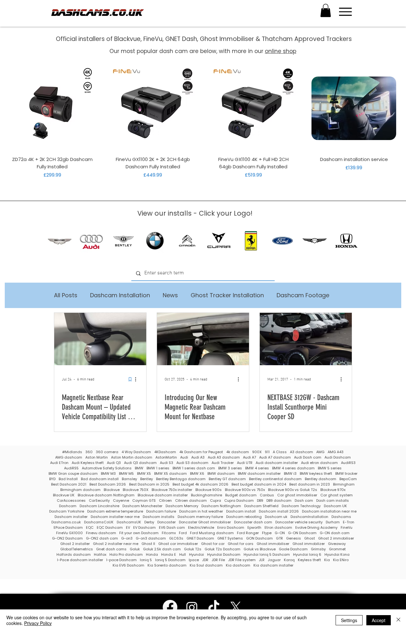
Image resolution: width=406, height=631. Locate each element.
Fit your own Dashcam (139, 533)
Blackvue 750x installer (172, 490)
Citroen (165, 501)
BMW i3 (290, 474)
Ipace (194, 560)
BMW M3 (108, 474)
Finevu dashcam (101, 533)
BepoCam (348, 479)
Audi (184, 457)
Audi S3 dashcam (192, 463)
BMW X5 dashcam (170, 474)
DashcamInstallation (309, 517)
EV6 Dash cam (172, 528)
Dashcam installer (71, 517)
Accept (378, 620)
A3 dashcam (301, 452)
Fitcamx (169, 533)
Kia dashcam (238, 565)
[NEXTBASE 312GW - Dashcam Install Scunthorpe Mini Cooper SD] (306, 339)
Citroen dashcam (191, 501)
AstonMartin (166, 457)
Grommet (337, 549)
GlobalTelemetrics (76, 549)
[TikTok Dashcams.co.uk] (213, 607)
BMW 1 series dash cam (194, 468)
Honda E (168, 555)
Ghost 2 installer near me (115, 544)
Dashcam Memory (182, 506)
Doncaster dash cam (253, 522)
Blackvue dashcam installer (163, 495)
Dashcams (341, 517)
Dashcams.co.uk (66, 522)
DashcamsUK (129, 522)
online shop (280, 51)
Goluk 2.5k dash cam (162, 549)
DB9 (260, 501)
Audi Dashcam (337, 457)
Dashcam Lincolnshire (99, 506)
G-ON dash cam (335, 533)
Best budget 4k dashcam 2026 (200, 484)
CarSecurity (99, 501)
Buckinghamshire (206, 495)
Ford (183, 533)
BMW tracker (346, 474)
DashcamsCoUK (99, 522)
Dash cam (304, 501)
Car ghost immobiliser (297, 495)
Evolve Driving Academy (316, 528)
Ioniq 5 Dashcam (170, 560)
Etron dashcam (278, 528)
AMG (320, 452)
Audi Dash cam (307, 457)
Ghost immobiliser (273, 544)
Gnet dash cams (111, 549)
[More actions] (137, 379)
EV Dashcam (144, 528)
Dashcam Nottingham (221, 506)
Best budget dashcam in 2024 (259, 484)
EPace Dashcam (68, 528)
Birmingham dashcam (80, 490)
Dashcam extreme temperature (115, 511)
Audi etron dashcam (319, 463)
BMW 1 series (158, 468)
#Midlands (72, 452)
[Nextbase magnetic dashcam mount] (100, 339)
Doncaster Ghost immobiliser (205, 522)
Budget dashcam (241, 495)
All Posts (65, 295)
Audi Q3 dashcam (140, 463)
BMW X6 (197, 474)
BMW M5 (126, 474)
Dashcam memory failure (200, 517)
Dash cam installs (332, 501)
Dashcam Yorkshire (66, 511)
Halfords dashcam (73, 555)
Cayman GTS (144, 501)
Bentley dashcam (320, 479)
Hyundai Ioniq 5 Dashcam (267, 555)
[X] (235, 607)
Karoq (289, 560)
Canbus (267, 495)
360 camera (107, 452)
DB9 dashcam (278, 501)
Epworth (254, 528)
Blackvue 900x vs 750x (245, 490)
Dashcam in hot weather (201, 511)
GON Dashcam (259, 538)
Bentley (146, 479)
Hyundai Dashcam (223, 555)
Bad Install (68, 479)
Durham (333, 522)
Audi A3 (198, 457)
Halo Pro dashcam (126, 555)
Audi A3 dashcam (224, 457)
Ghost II (148, 544)
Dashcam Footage (303, 295)
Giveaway (337, 544)
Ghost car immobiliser (178, 544)
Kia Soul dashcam (206, 565)
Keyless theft (309, 560)
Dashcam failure (161, 511)
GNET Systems (230, 538)
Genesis (293, 538)
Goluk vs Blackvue (260, 549)
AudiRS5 (71, 468)
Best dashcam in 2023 (309, 484)
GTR (279, 538)
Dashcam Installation (120, 295)
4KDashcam (165, 452)
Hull (182, 555)
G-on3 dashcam (151, 538)
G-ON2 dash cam (102, 538)
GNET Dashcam (200, 538)
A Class (280, 452)
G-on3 (127, 538)
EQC (90, 528)
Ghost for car (213, 544)
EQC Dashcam (110, 528)
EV (128, 528)
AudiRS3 (348, 463)
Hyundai (196, 555)
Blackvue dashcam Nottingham (106, 495)
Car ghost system (336, 495)
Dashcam (67, 506)
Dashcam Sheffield (261, 506)
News (170, 295)
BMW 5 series (330, 468)
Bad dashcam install (100, 479)
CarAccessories (71, 501)
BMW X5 (144, 474)
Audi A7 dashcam (275, 457)
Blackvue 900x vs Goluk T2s (292, 490)
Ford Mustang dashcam (212, 533)
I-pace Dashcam (121, 560)
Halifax (100, 555)
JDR (205, 560)
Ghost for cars (240, 544)
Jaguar (274, 560)
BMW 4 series (257, 468)
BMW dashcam (221, 474)
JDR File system (242, 560)
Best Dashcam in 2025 (149, 484)
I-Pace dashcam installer (80, 560)
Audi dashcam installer (277, 463)
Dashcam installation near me (329, 511)
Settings (349, 620)
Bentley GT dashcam (227, 479)
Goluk (135, 549)
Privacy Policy (38, 623)
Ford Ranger (248, 533)
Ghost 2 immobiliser (336, 538)
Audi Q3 (114, 463)
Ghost (309, 538)
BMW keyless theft (316, 474)
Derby (149, 522)
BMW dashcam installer (259, 474)
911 (267, 452)
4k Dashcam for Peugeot (201, 452)
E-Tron (348, 522)
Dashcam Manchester (142, 506)
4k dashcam (237, 452)
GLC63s (176, 538)
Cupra (215, 501)
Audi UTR (244, 463)
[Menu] (345, 11)
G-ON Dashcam (302, 533)
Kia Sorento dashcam (167, 565)
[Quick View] (52, 108)
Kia (327, 560)
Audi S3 (166, 463)
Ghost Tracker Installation (227, 295)
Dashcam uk (276, 517)
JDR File (218, 560)
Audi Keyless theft (88, 463)
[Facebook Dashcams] (170, 607)
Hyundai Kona (337, 555)
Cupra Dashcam (239, 501)
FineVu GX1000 (69, 533)
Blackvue (112, 490)
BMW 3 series (230, 468)
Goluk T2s (192, 549)
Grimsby (318, 549)
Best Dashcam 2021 (68, 484)
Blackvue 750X (135, 490)
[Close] (398, 620)
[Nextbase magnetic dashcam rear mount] (203, 339)
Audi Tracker (223, 463)
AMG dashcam (68, 457)
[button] (325, 10)
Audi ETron (59, 463)
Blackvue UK (64, 495)
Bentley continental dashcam (275, 479)
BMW (139, 468)
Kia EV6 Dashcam (128, 565)
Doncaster (166, 522)
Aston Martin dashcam (131, 457)
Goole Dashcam (293, 549)
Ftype (267, 533)
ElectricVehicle (201, 528)
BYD (52, 479)
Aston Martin (96, 457)
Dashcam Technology (301, 506)
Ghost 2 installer (75, 544)
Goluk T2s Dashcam (222, 549)
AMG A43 (336, 452)
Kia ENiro (341, 560)
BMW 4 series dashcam (293, 468)
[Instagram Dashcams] (192, 607)
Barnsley (129, 479)
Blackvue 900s (208, 490)
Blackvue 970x (332, 490)
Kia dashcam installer (273, 565)
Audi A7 (249, 457)
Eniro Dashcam (230, 528)
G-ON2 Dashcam (67, 538)
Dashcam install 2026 (279, 511)
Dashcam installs (158, 517)
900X (257, 452)
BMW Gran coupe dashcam (73, 474)
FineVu (346, 528)
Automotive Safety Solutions (107, 468)
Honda (152, 555)
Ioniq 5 (146, 560)
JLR (262, 560)
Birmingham (344, 484)
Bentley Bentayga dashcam (181, 479)
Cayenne (121, 501)
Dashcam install (241, 511)
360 (89, 452)
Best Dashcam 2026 (107, 484)
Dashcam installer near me (115, 517)
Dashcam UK (335, 506)
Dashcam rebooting (244, 517)
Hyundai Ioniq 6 (307, 555)
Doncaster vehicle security (299, 522)
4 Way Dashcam (136, 452)
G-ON (280, 533)
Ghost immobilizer (308, 544)
